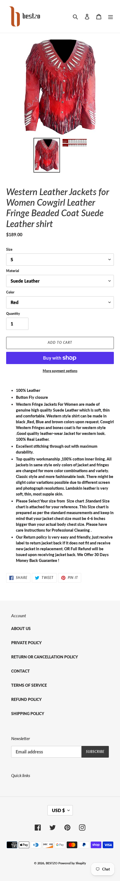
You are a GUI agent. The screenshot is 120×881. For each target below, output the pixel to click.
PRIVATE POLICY (26, 642)
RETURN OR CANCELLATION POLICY (44, 656)
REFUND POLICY (26, 699)
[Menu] (110, 16)
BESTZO (51, 863)
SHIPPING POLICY (27, 713)
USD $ (58, 810)
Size (9, 249)
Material (12, 271)
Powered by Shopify (72, 863)
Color (10, 292)
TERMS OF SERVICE (29, 685)
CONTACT (20, 671)
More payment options (60, 371)
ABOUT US (21, 628)
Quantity (13, 314)
